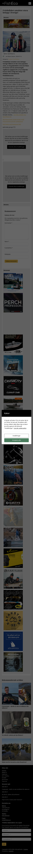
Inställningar (16, 436)
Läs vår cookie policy (20, 428)
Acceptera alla (16, 440)
